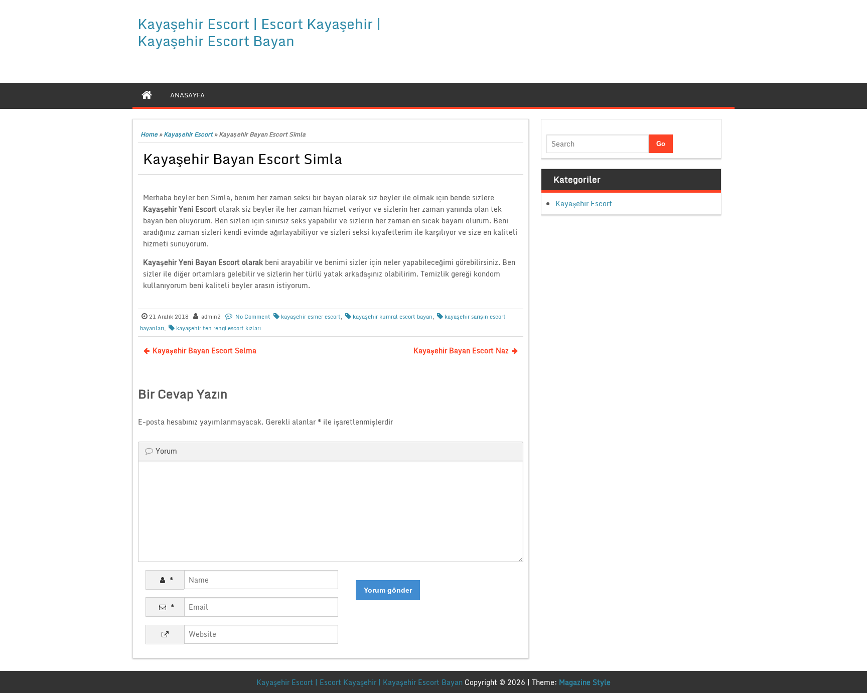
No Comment (252, 316)
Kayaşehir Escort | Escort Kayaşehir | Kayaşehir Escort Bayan (259, 32)
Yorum (166, 451)
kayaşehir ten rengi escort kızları (218, 328)
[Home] (146, 95)
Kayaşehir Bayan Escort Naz (461, 350)
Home (149, 134)
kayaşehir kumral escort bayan (392, 316)
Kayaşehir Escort (188, 134)
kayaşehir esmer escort (311, 316)
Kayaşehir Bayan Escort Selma (204, 350)
